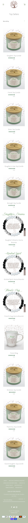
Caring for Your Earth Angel (10, 483)
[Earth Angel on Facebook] (11, 507)
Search (5, 480)
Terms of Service (10, 487)
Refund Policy (18, 487)
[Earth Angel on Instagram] (16, 507)
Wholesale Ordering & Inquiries (16, 480)
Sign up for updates (14, 491)
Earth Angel (17, 510)
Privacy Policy (9, 485)
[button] (11, 58)
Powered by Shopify (14, 512)
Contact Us (22, 483)
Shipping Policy (18, 485)
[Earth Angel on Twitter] (14, 507)
